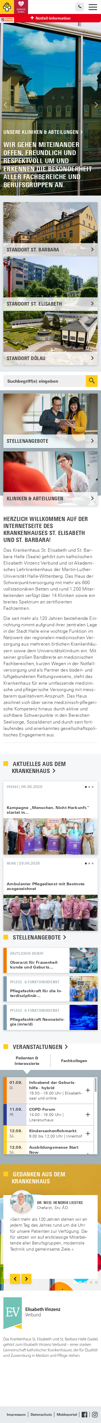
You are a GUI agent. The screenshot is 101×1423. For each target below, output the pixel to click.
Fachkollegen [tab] (74, 1060)
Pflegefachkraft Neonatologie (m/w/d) (37, 1022)
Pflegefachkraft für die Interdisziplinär (36, 993)
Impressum (16, 1414)
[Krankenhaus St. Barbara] (21, 7)
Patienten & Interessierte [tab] (27, 1060)
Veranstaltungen (38, 1046)
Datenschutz (41, 1414)
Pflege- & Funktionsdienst (34, 981)
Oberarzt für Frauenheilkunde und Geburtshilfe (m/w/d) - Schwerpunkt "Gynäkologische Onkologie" (84, 960)
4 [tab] (91, 1282)
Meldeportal (67, 1414)
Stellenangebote (37, 937)
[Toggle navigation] (92, 7)
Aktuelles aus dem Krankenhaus (39, 767)
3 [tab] (92, 787)
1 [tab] (86, 787)
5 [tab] (96, 1282)
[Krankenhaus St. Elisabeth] (7, 7)
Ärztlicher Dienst (27, 953)
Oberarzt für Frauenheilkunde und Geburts (34, 965)
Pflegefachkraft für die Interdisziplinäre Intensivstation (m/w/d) (84, 988)
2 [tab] (89, 787)
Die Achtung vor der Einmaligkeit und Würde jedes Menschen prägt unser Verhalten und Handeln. (50, 105)
